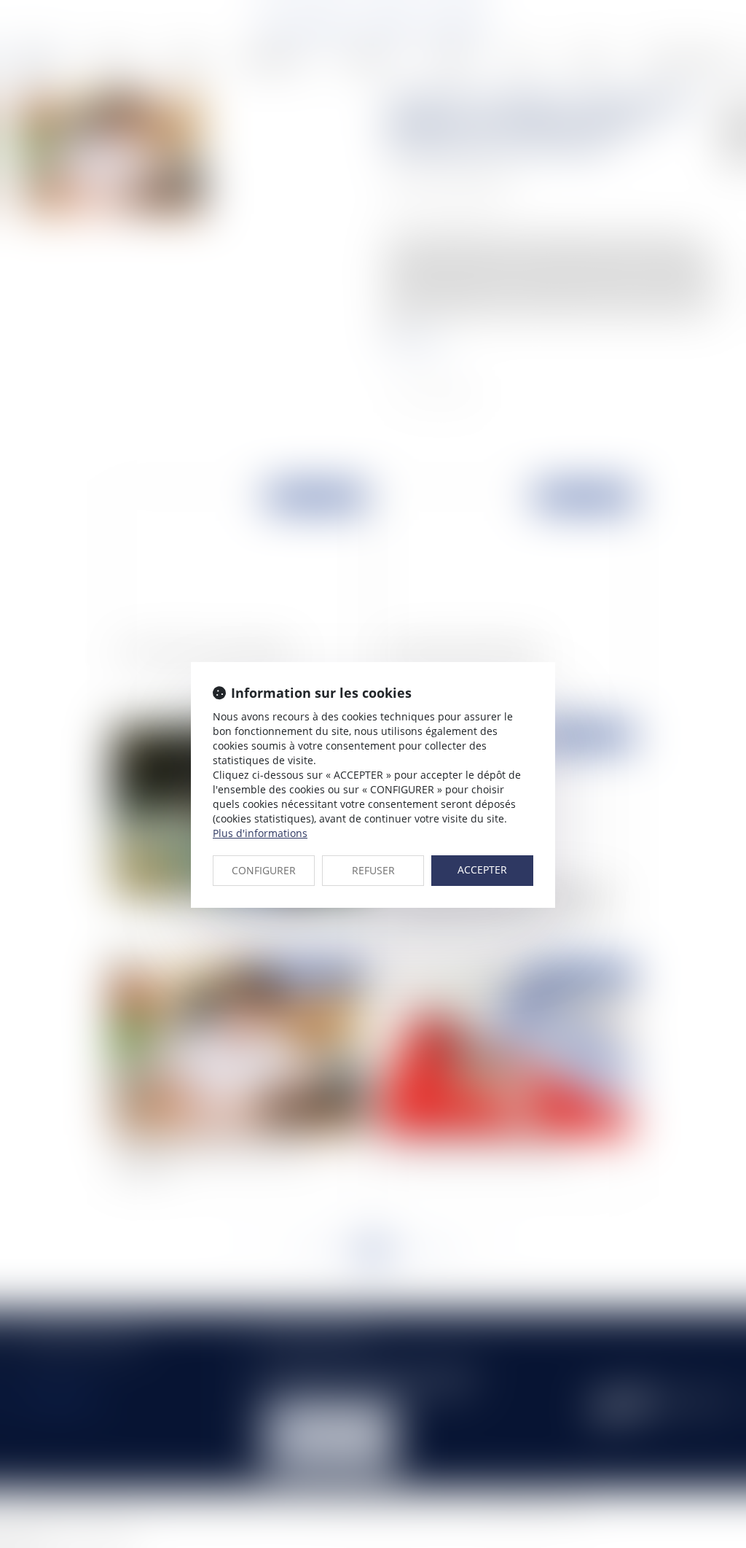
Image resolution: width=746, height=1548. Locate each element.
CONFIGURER (264, 870)
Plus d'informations (260, 833)
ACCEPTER (482, 869)
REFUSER (373, 870)
